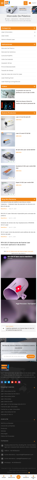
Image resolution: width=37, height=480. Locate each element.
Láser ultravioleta (6, 32)
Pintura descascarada (8, 66)
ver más (18, 119)
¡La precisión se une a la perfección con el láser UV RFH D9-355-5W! (25, 92)
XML (14, 472)
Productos (4, 428)
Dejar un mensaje (18, 477)
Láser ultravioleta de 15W (8, 391)
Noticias (3, 431)
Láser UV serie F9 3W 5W (23, 133)
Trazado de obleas (7, 70)
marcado (30, 251)
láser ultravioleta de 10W (8, 412)
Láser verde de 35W (6, 401)
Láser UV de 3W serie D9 (23, 117)
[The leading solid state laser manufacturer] (7, 3)
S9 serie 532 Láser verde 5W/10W (25, 149)
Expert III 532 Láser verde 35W (25, 182)
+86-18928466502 (15, 450)
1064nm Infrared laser (8, 39)
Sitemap (9, 472)
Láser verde (5, 35)
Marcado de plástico (7, 48)
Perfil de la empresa (7, 423)
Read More (4, 208)
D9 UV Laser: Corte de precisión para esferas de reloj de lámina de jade (18, 233)
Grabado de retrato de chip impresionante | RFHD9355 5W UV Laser (17, 223)
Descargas (4, 433)
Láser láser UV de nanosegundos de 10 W (13, 404)
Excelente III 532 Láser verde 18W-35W (26, 167)
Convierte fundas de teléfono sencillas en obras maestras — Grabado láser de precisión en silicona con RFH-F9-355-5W (18, 204)
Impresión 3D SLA (6, 63)
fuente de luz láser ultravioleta (10, 409)
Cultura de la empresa (8, 426)
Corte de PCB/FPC (6, 55)
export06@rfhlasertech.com (24, 454)
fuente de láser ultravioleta (9, 406)
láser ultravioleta (6, 399)
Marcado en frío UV (7, 414)
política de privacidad (7, 436)
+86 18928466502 (16, 462)
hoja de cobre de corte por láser (11, 74)
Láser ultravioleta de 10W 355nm (10, 394)
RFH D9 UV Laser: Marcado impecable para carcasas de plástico (18, 214)
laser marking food (7, 78)
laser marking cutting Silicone (10, 81)
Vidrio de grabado (7, 59)
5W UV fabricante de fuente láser (17, 251)
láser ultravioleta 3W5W (8, 396)
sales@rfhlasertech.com (23, 458)
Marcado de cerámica (8, 52)
